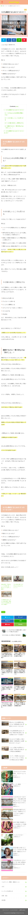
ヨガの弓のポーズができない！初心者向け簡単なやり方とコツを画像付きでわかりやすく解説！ (19, 800)
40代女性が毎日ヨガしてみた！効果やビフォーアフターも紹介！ (19, 811)
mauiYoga (14, 1)
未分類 (3, 900)
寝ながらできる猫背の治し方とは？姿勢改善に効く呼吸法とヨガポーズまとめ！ (16, 724)
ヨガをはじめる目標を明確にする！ (14, 113)
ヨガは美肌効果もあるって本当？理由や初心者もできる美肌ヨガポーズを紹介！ (16, 732)
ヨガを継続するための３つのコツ (14, 110)
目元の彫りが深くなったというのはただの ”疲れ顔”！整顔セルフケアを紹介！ (19, 850)
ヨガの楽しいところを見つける (14, 118)
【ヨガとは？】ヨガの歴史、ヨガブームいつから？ (19, 773)
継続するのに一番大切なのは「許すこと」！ (14, 126)
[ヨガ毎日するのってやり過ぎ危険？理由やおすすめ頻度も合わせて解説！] (6, 594)
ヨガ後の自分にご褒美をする (14, 123)
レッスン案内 (17, 784)
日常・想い (5, 895)
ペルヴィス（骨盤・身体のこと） (11, 882)
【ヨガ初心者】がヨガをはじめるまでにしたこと (18, 586)
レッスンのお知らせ (7, 891)
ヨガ (4, 612)
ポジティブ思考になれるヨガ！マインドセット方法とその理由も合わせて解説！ (16, 757)
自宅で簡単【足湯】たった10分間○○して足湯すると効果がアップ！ (19, 824)
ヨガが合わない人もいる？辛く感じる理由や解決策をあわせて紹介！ (19, 863)
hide (17, 106)
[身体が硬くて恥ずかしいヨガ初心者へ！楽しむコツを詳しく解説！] (6, 579)
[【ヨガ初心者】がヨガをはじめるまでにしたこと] (18, 579)
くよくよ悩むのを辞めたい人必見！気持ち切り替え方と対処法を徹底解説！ (16, 749)
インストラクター (18, 835)
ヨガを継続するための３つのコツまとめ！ (14, 131)
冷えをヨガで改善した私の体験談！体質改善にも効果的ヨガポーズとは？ (16, 741)
